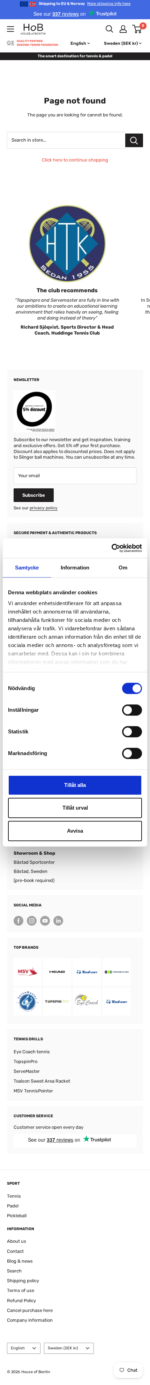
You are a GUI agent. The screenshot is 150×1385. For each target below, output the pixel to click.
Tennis (14, 1196)
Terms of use (20, 1290)
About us (16, 1241)
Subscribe (33, 495)
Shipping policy (23, 1280)
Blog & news (20, 1261)
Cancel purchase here (30, 1310)
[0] (137, 29)
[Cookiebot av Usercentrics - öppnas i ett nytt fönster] (111, 548)
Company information (30, 1320)
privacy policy (44, 507)
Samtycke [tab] (27, 567)
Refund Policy (21, 1300)
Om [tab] (123, 567)
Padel (12, 1205)
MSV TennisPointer (33, 1090)
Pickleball (17, 1215)
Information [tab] (75, 567)
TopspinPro (25, 1061)
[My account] (123, 29)
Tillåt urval (75, 808)
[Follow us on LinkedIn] (58, 921)
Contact (15, 1251)
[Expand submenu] (10, 29)
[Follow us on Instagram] (32, 921)
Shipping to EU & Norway (84, 3)
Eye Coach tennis (32, 1051)
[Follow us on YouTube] (45, 921)
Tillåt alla (75, 785)
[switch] (132, 710)
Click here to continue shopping (75, 160)
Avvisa (75, 831)
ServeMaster (27, 1071)
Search (14, 1270)
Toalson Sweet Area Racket (42, 1081)
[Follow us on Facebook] (18, 921)
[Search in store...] (134, 140)
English (18, 1348)
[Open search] (109, 29)
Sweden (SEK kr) (63, 1348)
